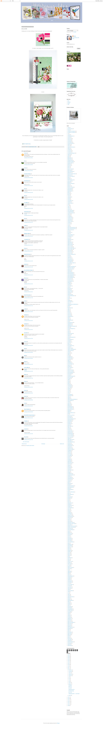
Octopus (69, 438)
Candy (69, 198)
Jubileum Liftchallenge (71, 349)
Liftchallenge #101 (71, 689)
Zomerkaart (69, 643)
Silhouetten (69, 524)
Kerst (68, 355)
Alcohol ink (69, 138)
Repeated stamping (71, 485)
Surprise (69, 566)
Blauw (69, 184)
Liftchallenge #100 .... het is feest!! (73, 693)
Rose (68, 500)
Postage (69, 472)
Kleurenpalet (70, 373)
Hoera (69, 332)
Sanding (69, 504)
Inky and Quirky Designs (28, 270)
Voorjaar (69, 616)
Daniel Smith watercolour (72, 228)
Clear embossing (70, 210)
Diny (25, 287)
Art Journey (69, 151)
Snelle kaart (69, 539)
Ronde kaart (70, 496)
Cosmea (69, 215)
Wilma (25, 361)
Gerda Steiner (70, 301)
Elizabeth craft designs (71, 266)
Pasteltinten (69, 450)
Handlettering (70, 320)
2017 (69, 667)
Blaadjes (69, 178)
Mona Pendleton (27, 409)
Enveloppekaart (70, 281)
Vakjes (69, 601)
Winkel (69, 629)
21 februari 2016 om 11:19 (28, 230)
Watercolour (70, 623)
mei (69, 679)
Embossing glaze (70, 272)
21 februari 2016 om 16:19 (28, 283)
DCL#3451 (69, 232)
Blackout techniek (70, 183)
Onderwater (69, 440)
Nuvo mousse (70, 437)
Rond (68, 495)
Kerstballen (69, 356)
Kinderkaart (69, 362)
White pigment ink (70, 627)
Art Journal (69, 150)
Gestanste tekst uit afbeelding (72, 304)
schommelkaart (70, 507)
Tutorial (69, 595)
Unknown (25, 314)
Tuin (68, 593)
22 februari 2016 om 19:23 (28, 387)
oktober (70, 672)
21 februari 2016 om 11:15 (28, 222)
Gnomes (69, 312)
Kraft (68, 382)
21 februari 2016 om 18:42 (28, 311)
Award (69, 155)
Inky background (70, 345)
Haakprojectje (70, 316)
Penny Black (70, 455)
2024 (69, 657)
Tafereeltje (69, 568)
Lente (68, 390)
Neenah (69, 428)
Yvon (68, 104)
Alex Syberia (70, 142)
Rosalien (69, 102)
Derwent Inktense (70, 234)
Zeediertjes (69, 640)
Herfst (69, 327)
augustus (70, 675)
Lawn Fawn (69, 387)
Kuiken (69, 383)
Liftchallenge (70, 395)
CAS (68, 204)
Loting (69, 401)
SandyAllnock (70, 505)
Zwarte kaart (70, 645)
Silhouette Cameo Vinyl (71, 523)
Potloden (69, 476)
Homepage (43, 443)
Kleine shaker (70, 367)
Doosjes (69, 256)
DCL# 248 (70, 692)
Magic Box (69, 404)
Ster (68, 556)
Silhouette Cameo (70, 522)
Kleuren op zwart (70, 371)
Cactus (69, 195)
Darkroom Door (70, 229)
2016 (69, 668)
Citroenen (69, 209)
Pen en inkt (69, 454)
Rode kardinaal (70, 494)
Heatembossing (70, 322)
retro (68, 490)
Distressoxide (70, 251)
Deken (69, 233)
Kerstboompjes (70, 357)
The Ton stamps (70, 584)
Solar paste (69, 540)
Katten (69, 354)
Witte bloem (69, 633)
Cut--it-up (69, 223)
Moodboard (69, 423)
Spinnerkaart (70, 545)
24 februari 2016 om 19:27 (28, 425)
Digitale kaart (70, 243)
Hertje (69, 331)
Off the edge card (70, 439)
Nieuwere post (24, 443)
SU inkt (69, 565)
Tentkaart (69, 579)
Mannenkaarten (70, 407)
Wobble (69, 635)
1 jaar (68, 127)
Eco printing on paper (71, 262)
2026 (69, 654)
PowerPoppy (70, 477)
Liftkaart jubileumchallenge (72, 399)
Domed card (70, 253)
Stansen (69, 549)
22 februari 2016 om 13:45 (28, 371)
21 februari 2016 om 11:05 (28, 215)
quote (68, 482)
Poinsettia (69, 467)
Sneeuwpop (70, 538)
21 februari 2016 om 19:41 (28, 320)
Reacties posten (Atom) (30, 445)
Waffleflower (70, 618)
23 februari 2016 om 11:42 (28, 417)
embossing (69, 271)
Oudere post (62, 443)
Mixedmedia (70, 421)
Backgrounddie (70, 162)
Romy (25, 248)
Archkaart (69, 149)
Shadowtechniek (70, 516)
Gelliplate (69, 300)
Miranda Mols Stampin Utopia (29, 415)
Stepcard (69, 555)
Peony (69, 457)
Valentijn (69, 602)
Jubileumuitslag (70, 350)
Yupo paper (69, 639)
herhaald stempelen (71, 328)
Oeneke (25, 396)
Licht (68, 393)
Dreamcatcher (70, 259)
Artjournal (69, 154)
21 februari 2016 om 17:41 (28, 305)
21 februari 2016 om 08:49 (28, 164)
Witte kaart (69, 634)
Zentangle (70, 685)
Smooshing (69, 534)
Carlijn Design (70, 203)
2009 (69, 705)
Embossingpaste (70, 276)
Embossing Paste (70, 273)
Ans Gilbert (26, 202)
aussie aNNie (26, 367)
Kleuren (69, 368)
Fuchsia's (69, 298)
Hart (68, 321)
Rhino (69, 493)
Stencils (69, 554)
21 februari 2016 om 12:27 (28, 251)
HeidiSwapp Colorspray (71, 326)
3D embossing (70, 128)
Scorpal (69, 511)
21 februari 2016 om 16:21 (28, 291)
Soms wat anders (70, 541)
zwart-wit (69, 644)
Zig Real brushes (70, 641)
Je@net (25, 153)
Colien (25, 225)
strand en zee (70, 561)
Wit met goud (70, 632)
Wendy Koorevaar (27, 254)
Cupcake (69, 222)
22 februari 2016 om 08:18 (28, 352)
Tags (68, 573)
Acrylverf (69, 137)
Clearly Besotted (70, 211)
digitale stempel (70, 244)
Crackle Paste (70, 217)
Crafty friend (70, 220)
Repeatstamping (70, 487)
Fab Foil (69, 284)
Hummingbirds (70, 339)
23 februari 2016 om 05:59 (28, 411)
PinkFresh (69, 466)
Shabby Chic (70, 515)
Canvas (69, 199)
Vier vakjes (69, 611)
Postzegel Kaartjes (71, 474)
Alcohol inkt (69, 139)
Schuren (69, 510)
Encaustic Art (70, 278)
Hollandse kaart (70, 333)
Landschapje (70, 385)
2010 (69, 704)
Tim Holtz (69, 585)
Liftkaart (69, 398)
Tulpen (69, 594)
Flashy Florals (70, 290)
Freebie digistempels (71, 295)
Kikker (69, 360)
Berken (69, 166)
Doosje (69, 255)
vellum (69, 605)
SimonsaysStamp (70, 529)
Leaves (69, 389)
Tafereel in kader (70, 567)
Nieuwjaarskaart (70, 433)
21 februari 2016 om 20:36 (28, 338)
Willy (25, 348)
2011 (69, 702)
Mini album (69, 416)
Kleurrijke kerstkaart (71, 376)
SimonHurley (70, 528)
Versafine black (70, 610)
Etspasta (69, 282)
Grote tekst (69, 315)
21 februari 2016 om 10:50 (28, 192)
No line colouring (70, 435)
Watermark (69, 624)
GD (68, 299)
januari (70, 695)
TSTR (68, 591)
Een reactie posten (26, 441)
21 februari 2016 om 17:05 (28, 297)
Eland (69, 265)
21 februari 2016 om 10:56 (28, 208)
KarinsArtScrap (27, 211)
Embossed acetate (71, 267)
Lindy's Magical (70, 400)
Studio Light (69, 563)
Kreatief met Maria (27, 173)
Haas (68, 317)
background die (70, 160)
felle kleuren (70, 288)
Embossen (69, 270)
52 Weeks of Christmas (71, 131)
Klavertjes (69, 366)
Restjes (69, 488)
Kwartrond (69, 384)
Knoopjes (69, 378)
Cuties (69, 226)
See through (70, 513)
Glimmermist (70, 307)
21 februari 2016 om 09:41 (28, 170)
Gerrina (25, 341)
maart (70, 682)
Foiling (69, 293)
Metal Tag (70, 686)
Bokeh (69, 192)
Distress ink (69, 245)
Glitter (69, 309)
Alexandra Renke (70, 143)
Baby (68, 156)
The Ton (69, 583)
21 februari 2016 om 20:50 (28, 345)
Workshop (69, 638)
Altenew (69, 144)
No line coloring (70, 434)
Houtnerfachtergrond (71, 337)
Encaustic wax (70, 279)
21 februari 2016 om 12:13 (28, 245)
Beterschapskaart (70, 171)
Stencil (69, 552)
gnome (69, 311)
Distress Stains (70, 249)
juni (69, 678)
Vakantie (69, 599)
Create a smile (70, 221)
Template (69, 578)
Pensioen (69, 456)
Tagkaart (69, 572)
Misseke (25, 278)
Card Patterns (70, 200)
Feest (68, 287)
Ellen (25, 188)
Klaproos (69, 365)
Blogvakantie (70, 189)
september (70, 674)
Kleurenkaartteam (70, 372)
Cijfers (69, 206)
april (69, 681)
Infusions (69, 344)
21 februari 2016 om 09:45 (28, 177)
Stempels (69, 551)
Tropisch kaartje (70, 590)
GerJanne (26, 332)
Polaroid (69, 468)
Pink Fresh (69, 463)
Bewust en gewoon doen (72, 173)
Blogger (58, 723)
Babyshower (70, 159)
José (25, 403)
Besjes (69, 167)
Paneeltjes (69, 446)
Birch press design (71, 176)
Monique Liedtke (27, 233)
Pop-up (69, 471)
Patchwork (69, 451)
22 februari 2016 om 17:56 (28, 378)
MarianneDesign (70, 409)
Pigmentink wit (70, 462)
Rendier (69, 484)
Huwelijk (69, 340)
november (70, 671)
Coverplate (69, 216)
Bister (68, 177)
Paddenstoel (70, 444)
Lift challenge (70, 394)
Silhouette (69, 521)
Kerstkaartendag (71, 690)
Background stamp (71, 161)
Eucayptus (69, 283)
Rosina (25, 381)
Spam (69, 543)
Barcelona (69, 165)
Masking (69, 410)
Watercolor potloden (71, 622)
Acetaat (69, 134)
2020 (69, 663)
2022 (69, 660)
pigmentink (69, 461)
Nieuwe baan (70, 432)
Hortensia (69, 334)
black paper (69, 181)
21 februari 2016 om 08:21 (28, 157)
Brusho (69, 194)
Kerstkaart (69, 359)
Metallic (69, 411)
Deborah (25, 264)
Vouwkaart (69, 617)
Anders (69, 145)
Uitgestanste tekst (70, 596)
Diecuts (69, 238)
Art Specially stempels (71, 153)
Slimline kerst (70, 533)
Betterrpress (70, 172)
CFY (68, 205)
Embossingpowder (71, 277)
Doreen (25, 390)
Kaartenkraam (26, 180)
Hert (68, 329)
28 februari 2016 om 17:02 (28, 439)
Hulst (68, 338)
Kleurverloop (70, 377)
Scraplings (69, 512)
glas (68, 306)
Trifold (69, 589)
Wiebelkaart (69, 628)
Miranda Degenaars (71, 418)
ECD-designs (70, 261)
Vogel (68, 613)
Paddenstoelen (70, 445)
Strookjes (69, 562)
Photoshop (69, 460)
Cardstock (69, 201)
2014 (69, 698)
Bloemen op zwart (70, 187)
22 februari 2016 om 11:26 (28, 364)
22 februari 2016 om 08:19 (28, 358)
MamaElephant (70, 406)
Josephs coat (70, 348)
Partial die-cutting (70, 449)
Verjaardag (69, 607)
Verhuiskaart (70, 606)
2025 (69, 656)
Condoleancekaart (71, 212)
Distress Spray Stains (71, 248)
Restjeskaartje (70, 489)
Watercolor (69, 621)
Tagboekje (69, 571)
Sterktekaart (69, 557)
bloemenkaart (70, 188)
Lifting (69, 396)
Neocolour (69, 429)
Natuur (69, 427)
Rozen (69, 501)
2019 (69, 664)
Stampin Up (69, 546)
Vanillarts (69, 604)
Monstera (69, 422)
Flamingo (69, 289)
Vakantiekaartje (70, 600)
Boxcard (69, 193)
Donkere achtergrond (71, 254)
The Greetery (70, 582)
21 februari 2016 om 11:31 (28, 236)
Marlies (25, 374)
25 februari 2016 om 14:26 (28, 433)
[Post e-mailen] (38, 146)
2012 (69, 701)
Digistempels (70, 239)
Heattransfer (70, 323)
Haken (69, 318)
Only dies (69, 443)
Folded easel (70, 294)
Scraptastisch (26, 239)
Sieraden (69, 518)
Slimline (69, 532)
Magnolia (69, 405)
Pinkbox (69, 465)
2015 (69, 697)
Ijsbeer (69, 343)
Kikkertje (69, 361)
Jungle (69, 351)
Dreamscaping (70, 260)
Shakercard (69, 517)
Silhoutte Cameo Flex (71, 527)
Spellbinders (70, 544)
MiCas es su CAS (70, 415)
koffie (68, 379)
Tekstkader (69, 577)
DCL (68, 231)
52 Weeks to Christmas (71, 132)
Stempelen (69, 550)
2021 (69, 661)
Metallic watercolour (71, 412)
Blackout (69, 182)
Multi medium (70, 426)
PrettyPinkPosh (70, 478)
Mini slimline (70, 417)
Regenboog (69, 483)
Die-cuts (69, 237)
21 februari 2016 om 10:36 (28, 185)
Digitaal (69, 240)
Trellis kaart (69, 588)
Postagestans (70, 473)
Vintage (69, 612)
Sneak (69, 535)
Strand (69, 560)
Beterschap (69, 170)
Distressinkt (69, 250)
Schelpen (69, 506)
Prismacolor (69, 479)
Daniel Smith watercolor (71, 227)
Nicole (69, 103)
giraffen (69, 305)
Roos (68, 499)
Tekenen (69, 574)
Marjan (75, 36)
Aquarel (69, 148)
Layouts (69, 388)
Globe (69, 310)
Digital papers (70, 242)
